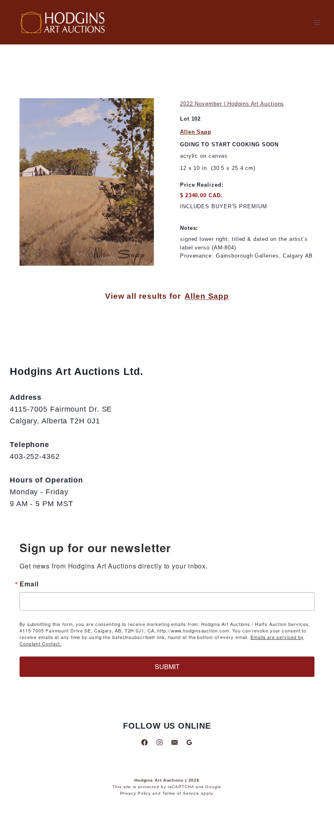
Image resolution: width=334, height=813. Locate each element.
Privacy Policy (135, 793)
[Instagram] (159, 742)
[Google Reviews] (189, 742)
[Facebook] (144, 742)
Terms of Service (181, 793)
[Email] (174, 742)
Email (29, 584)
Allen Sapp (195, 132)
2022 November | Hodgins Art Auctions (232, 104)
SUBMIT (167, 666)
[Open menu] (316, 22)
